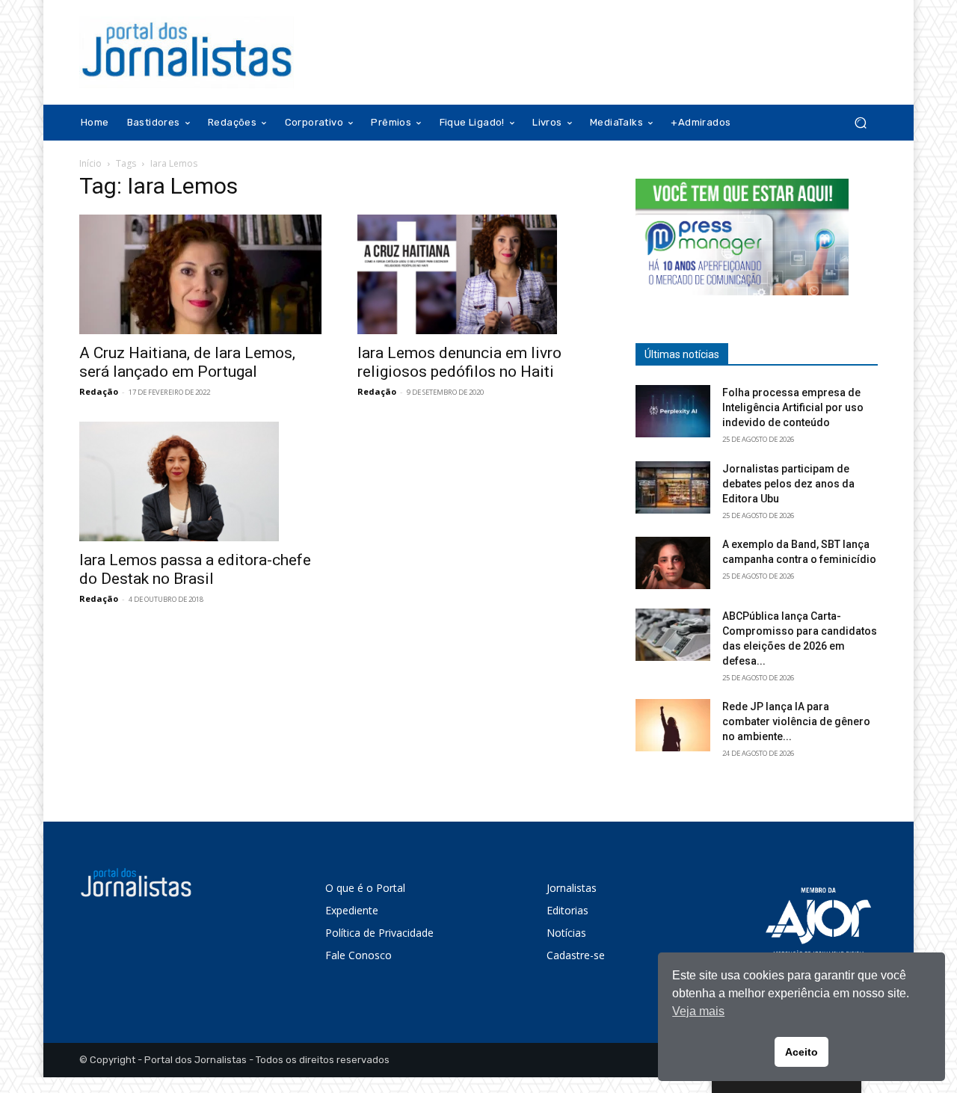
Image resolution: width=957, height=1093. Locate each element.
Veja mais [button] (698, 1011)
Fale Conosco (358, 955)
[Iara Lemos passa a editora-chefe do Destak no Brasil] (200, 481)
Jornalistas (572, 888)
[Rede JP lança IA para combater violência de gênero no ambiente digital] (673, 725)
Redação (98, 391)
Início (90, 163)
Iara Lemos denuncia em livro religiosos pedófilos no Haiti (459, 362)
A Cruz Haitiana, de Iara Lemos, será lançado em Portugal (187, 362)
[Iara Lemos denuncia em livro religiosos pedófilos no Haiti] (478, 274)
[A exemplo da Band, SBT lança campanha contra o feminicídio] (673, 563)
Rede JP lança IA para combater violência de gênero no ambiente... (796, 721)
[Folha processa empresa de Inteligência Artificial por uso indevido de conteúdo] (673, 411)
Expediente (351, 910)
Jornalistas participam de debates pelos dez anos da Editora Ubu (788, 484)
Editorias (567, 910)
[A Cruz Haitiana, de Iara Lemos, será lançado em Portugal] (200, 274)
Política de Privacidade (379, 933)
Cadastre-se (576, 955)
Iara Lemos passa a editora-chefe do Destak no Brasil (195, 569)
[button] (860, 123)
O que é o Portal (365, 888)
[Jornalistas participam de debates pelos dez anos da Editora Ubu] (673, 487)
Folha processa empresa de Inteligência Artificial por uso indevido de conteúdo (793, 407)
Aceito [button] (801, 1052)
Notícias (566, 933)
